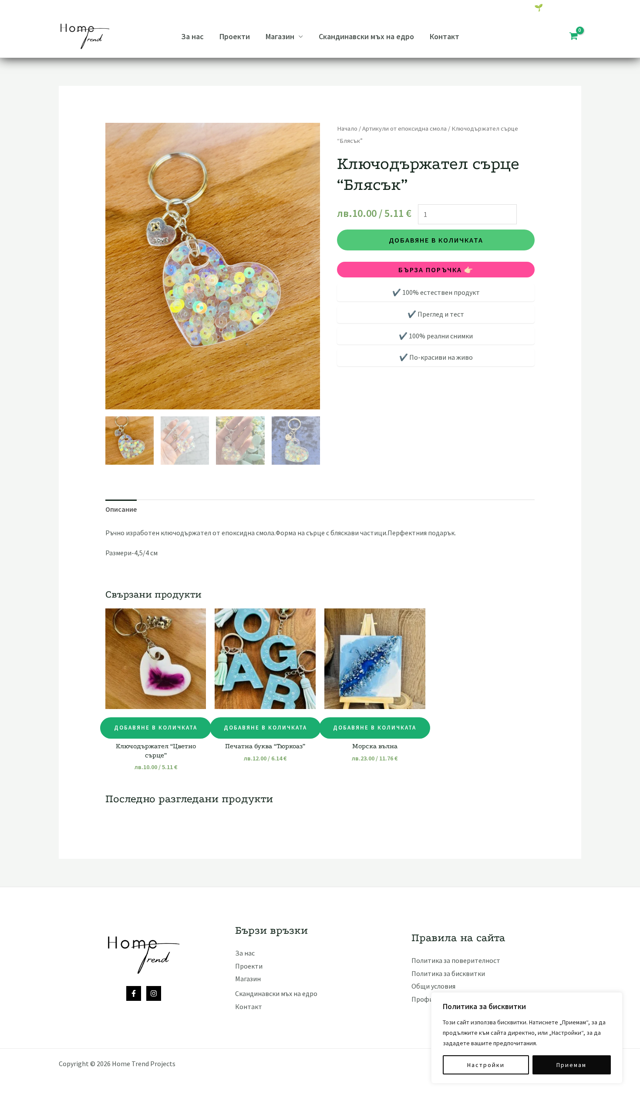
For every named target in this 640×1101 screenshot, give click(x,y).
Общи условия (433, 986)
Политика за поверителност (455, 960)
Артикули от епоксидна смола (404, 128)
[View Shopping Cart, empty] (573, 36)
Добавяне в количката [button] (155, 727)
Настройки (486, 1065)
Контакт (444, 36)
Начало (347, 128)
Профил (424, 999)
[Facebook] (133, 993)
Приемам (571, 1065)
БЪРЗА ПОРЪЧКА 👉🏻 (436, 269)
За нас (192, 36)
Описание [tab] (121, 509)
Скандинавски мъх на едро (366, 36)
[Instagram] (153, 993)
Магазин (280, 36)
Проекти (234, 36)
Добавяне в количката (436, 240)
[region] (527, 1038)
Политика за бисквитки (448, 973)
